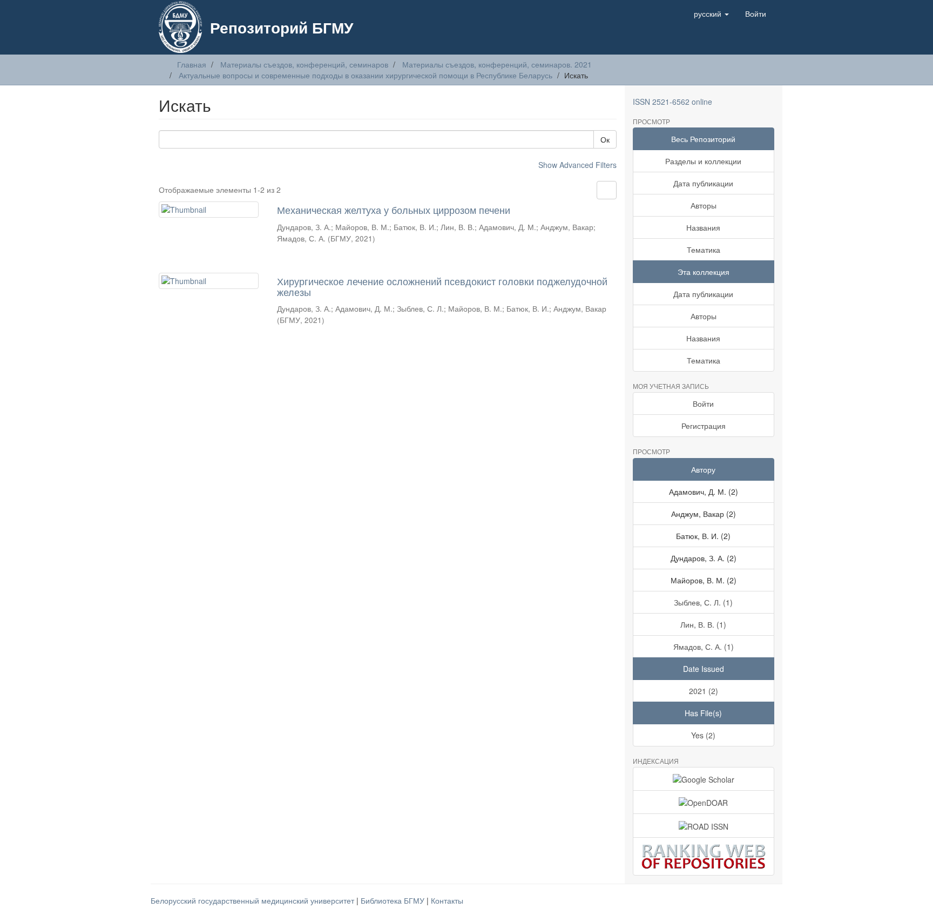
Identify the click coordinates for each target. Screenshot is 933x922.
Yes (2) (703, 735)
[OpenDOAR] (704, 802)
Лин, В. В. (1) (703, 624)
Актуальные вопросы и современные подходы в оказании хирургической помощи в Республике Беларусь (365, 75)
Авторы (703, 205)
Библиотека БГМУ (394, 900)
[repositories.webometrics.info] (704, 856)
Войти (703, 403)
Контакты (447, 900)
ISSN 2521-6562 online (672, 101)
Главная (191, 64)
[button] (711, 13)
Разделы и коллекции (703, 161)
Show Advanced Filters (577, 164)
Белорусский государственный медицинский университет (253, 900)
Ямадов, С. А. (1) (703, 646)
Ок (605, 139)
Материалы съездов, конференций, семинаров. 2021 (497, 64)
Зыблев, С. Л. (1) (703, 602)
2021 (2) (703, 690)
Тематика (703, 249)
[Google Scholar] (704, 779)
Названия (703, 227)
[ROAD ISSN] (704, 825)
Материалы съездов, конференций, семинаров (304, 64)
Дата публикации (703, 183)
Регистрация (703, 425)
